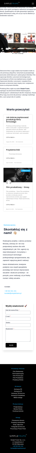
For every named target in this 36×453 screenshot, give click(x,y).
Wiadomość (9, 329)
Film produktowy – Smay (17, 187)
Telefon (8, 322)
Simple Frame (24, 88)
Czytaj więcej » (10, 137)
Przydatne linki (13, 150)
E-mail (8, 316)
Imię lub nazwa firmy (12, 310)
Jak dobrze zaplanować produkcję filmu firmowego (17, 119)
